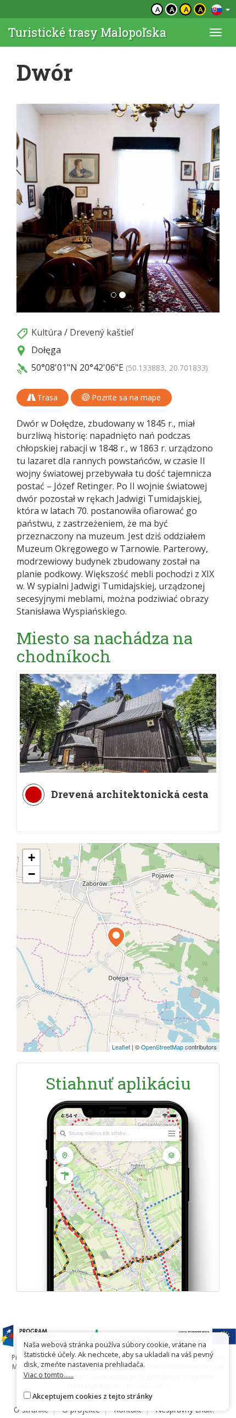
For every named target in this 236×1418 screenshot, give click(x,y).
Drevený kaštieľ (101, 332)
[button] (31, 208)
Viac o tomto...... (49, 1375)
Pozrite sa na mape (125, 397)
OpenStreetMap (162, 1046)
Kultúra (46, 332)
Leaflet (121, 1046)
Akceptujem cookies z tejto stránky (92, 1396)
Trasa (46, 397)
